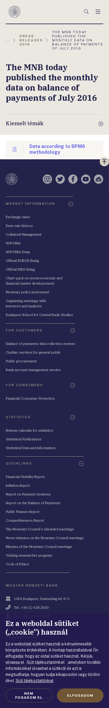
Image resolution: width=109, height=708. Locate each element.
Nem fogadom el (28, 695)
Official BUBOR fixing (22, 260)
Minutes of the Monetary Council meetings (39, 546)
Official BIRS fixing (20, 269)
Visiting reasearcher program (29, 555)
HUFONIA (13, 243)
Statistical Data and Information (31, 448)
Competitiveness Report (25, 520)
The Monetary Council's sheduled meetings (40, 529)
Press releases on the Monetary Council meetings (45, 538)
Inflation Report (18, 485)
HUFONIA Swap (18, 252)
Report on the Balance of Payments (33, 503)
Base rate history (19, 225)
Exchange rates (18, 217)
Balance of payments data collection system (40, 343)
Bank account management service (33, 370)
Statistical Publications (24, 439)
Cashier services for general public (33, 352)
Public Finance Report (23, 511)
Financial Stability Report (25, 476)
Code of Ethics (17, 564)
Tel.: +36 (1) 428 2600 (31, 607)
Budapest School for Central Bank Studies (39, 314)
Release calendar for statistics (29, 430)
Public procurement (21, 361)
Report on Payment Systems (28, 494)
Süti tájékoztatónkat (34, 680)
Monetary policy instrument (27, 292)
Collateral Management (24, 234)
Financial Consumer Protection (30, 398)
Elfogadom (80, 695)
